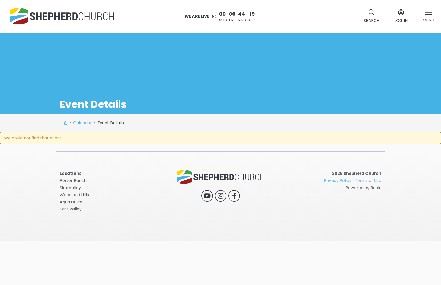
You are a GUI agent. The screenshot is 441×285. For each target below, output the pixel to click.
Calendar (82, 123)
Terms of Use (368, 180)
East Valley (71, 209)
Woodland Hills (74, 195)
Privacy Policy (337, 180)
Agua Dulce (71, 202)
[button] (428, 16)
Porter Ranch (73, 180)
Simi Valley (70, 188)
